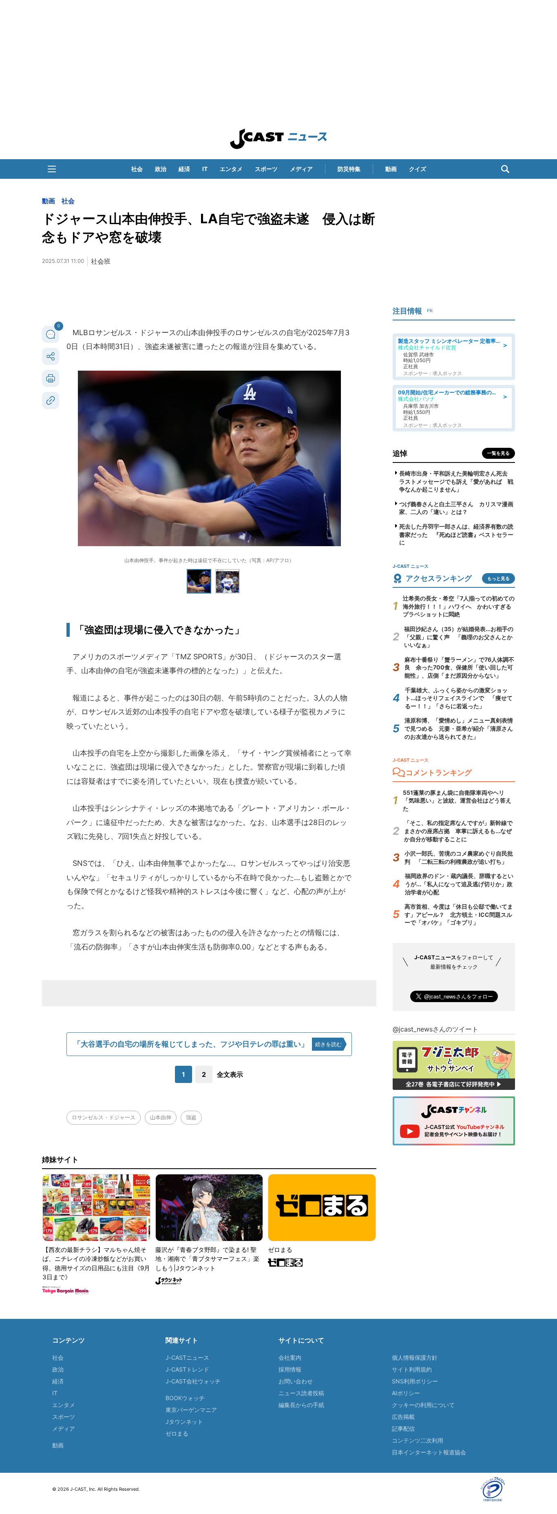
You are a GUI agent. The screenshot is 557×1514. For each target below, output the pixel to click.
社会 (137, 168)
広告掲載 (403, 1416)
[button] (52, 169)
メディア (301, 168)
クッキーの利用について (423, 1404)
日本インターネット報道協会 (429, 1452)
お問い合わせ (295, 1381)
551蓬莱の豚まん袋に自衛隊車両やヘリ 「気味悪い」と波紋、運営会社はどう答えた (457, 800)
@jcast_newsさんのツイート (435, 1029)
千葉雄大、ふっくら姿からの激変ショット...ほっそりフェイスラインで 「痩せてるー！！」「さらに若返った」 (459, 698)
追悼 (400, 453)
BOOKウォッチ (185, 1397)
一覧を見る (498, 453)
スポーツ (266, 168)
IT (205, 168)
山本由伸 (160, 1117)
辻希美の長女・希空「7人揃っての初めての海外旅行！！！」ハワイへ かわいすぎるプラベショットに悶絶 (459, 606)
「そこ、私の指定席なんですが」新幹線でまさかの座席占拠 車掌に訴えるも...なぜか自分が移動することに (458, 830)
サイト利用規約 (412, 1369)
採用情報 (289, 1369)
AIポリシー (406, 1393)
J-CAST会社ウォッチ (193, 1381)
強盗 (191, 1117)
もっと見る (498, 578)
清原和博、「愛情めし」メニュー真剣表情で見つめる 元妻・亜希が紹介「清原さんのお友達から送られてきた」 (458, 728)
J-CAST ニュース (278, 138)
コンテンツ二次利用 (417, 1440)
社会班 (101, 261)
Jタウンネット (184, 1421)
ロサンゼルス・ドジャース (103, 1117)
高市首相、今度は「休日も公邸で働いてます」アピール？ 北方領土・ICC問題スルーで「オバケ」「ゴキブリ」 (458, 914)
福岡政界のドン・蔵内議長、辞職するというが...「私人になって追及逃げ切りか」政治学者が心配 (459, 883)
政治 (160, 168)
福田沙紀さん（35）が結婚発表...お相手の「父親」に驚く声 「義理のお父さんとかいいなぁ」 (458, 636)
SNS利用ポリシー (415, 1381)
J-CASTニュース (187, 1357)
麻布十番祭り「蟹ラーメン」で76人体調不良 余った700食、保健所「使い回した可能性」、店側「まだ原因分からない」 (459, 667)
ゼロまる (177, 1433)
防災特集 (349, 168)
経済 (184, 168)
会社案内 (289, 1357)
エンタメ (231, 168)
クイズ (417, 168)
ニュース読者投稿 (301, 1393)
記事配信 (403, 1428)
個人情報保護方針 (415, 1357)
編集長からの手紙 (301, 1404)
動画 (391, 168)
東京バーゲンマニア (191, 1409)
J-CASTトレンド (187, 1369)
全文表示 (230, 1074)
